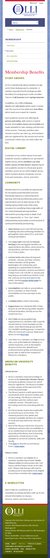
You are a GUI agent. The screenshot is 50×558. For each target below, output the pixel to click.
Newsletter (31, 549)
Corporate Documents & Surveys (18, 546)
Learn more (19, 446)
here (15, 443)
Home (11, 29)
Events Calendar (12, 549)
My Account (18, 551)
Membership (20, 29)
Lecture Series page (29, 280)
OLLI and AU (12, 56)
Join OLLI (11, 45)
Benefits (10, 51)
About (14, 544)
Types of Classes (34, 544)
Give (22, 549)
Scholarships (12, 61)
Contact (8, 551)
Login (41, 3)
